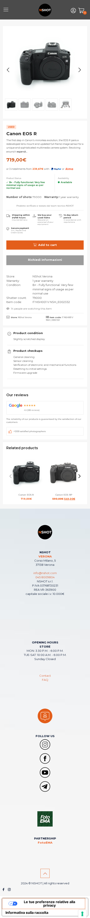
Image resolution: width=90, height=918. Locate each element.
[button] (79, 476)
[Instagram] (9, 889)
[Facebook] (3, 889)
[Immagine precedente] (8, 70)
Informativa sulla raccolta (26, 912)
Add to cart (47, 245)
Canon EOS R (26, 496)
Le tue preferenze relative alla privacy (49, 903)
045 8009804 (45, 577)
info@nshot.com (45, 573)
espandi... (21, 151)
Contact (45, 675)
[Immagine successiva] (80, 70)
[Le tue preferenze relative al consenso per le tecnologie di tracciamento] (82, 914)
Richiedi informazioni (45, 260)
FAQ (45, 679)
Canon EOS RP (67, 496)
